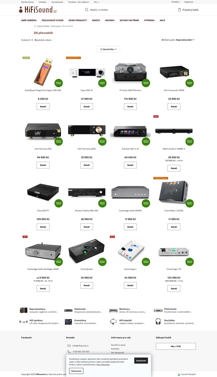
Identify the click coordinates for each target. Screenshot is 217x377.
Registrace (189, 2)
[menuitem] (29, 20)
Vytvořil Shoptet (188, 374)
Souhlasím (141, 360)
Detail (43, 106)
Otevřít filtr (108, 49)
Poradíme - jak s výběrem (78, 2)
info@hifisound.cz (80, 345)
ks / (176, 346)
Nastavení (76, 371)
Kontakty (42, 2)
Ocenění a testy (27, 2)
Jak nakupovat (57, 2)
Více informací (103, 364)
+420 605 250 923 (80, 351)
